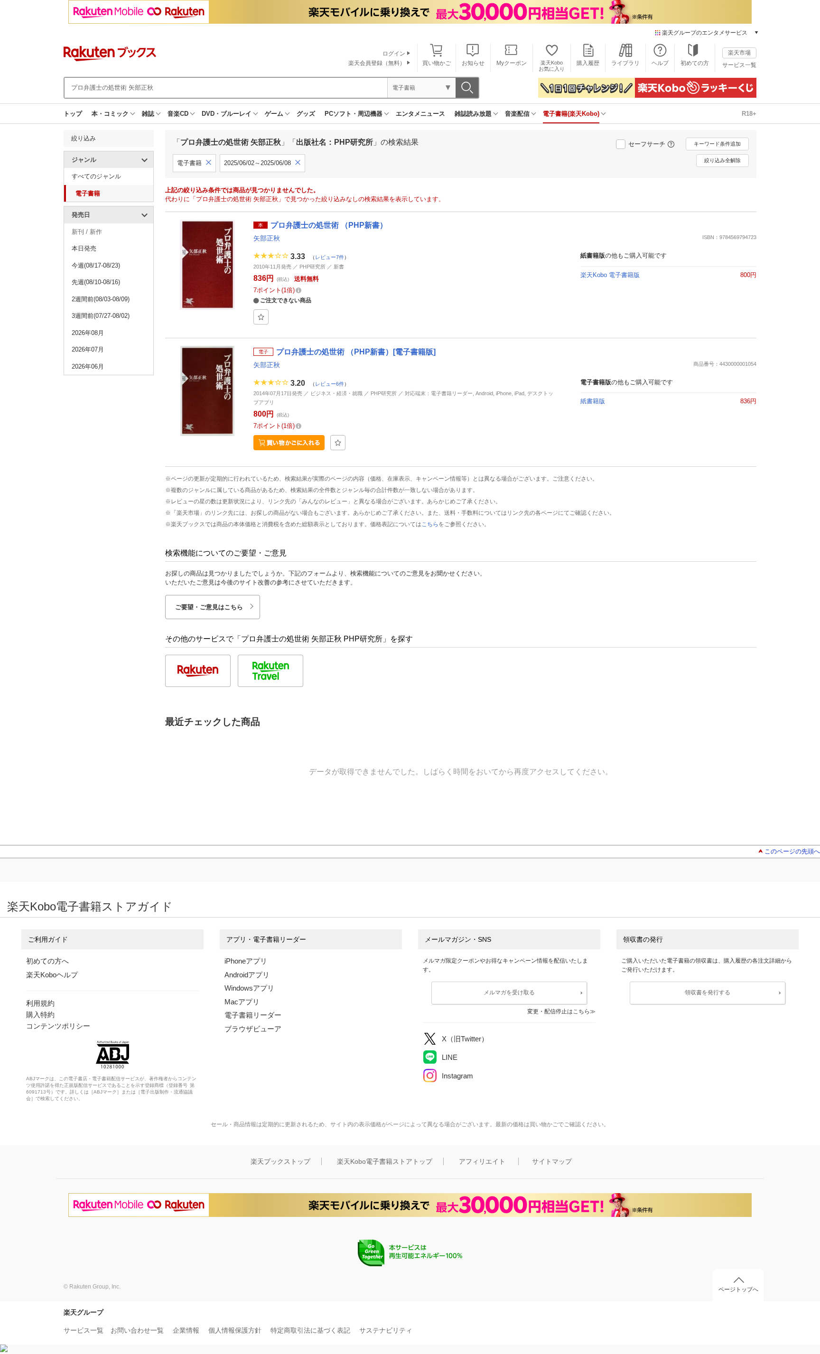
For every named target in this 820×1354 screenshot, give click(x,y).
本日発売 (84, 248)
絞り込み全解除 (722, 160)
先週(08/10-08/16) (96, 282)
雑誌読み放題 (473, 113)
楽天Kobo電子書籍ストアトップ (384, 1161)
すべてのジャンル (96, 176)
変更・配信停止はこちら (558, 1011)
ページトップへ (738, 1289)
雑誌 (148, 113)
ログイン (393, 53)
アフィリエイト (482, 1161)
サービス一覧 (739, 65)
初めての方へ (47, 961)
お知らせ (473, 63)
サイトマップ (552, 1161)
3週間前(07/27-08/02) (101, 315)
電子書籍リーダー (252, 1015)
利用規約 (40, 1003)
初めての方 (694, 63)
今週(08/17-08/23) (96, 265)
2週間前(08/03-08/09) (101, 299)
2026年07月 (88, 349)
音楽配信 (517, 113)
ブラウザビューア (252, 1029)
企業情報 (186, 1330)
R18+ (749, 113)
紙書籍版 (592, 401)
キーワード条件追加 (717, 144)
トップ (73, 113)
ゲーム (274, 113)
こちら (429, 524)
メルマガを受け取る (509, 992)
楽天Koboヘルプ (52, 975)
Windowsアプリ (249, 988)
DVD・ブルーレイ (227, 113)
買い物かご (436, 63)
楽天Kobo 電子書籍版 (610, 274)
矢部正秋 (266, 238)
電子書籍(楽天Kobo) (571, 113)
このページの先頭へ (792, 851)
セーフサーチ (646, 144)
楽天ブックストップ (280, 1161)
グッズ (306, 113)
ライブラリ (625, 63)
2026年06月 (88, 366)
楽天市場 (739, 52)
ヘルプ (660, 63)
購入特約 (40, 1015)
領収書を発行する (707, 992)
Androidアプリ (247, 975)
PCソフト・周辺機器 (353, 113)
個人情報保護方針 (234, 1330)
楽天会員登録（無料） (376, 63)
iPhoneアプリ (245, 961)
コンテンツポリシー (58, 1026)
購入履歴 (588, 63)
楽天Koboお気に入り (552, 66)
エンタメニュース (420, 113)
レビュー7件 (329, 257)
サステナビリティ (385, 1330)
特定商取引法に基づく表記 (310, 1330)
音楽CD (178, 113)
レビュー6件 (329, 383)
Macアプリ (242, 1002)
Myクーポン (511, 63)
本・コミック (110, 113)
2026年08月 (88, 332)
